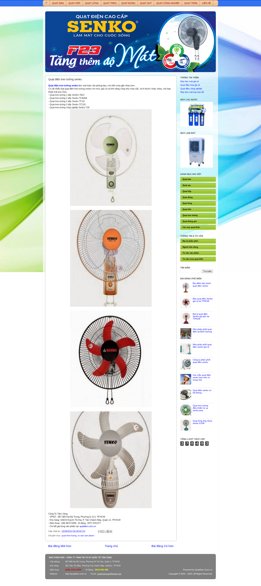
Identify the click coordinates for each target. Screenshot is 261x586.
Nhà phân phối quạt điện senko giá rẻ (202, 345)
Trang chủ (111, 546)
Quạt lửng (187, 203)
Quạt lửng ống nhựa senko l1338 (202, 422)
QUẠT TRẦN (190, 3)
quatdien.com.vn (88, 526)
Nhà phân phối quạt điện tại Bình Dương (202, 330)
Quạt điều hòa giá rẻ (190, 85)
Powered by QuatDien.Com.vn (197, 570)
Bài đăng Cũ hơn (162, 546)
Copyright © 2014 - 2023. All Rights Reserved (190, 574)
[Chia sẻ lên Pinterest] (110, 531)
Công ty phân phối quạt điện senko (201, 361)
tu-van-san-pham (86, 535)
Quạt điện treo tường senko (63, 85)
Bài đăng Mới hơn (59, 546)
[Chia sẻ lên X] (105, 531)
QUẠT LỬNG (92, 3)
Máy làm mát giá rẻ (189, 81)
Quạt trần (187, 209)
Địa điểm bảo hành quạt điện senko (202, 284)
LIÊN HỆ (206, 3)
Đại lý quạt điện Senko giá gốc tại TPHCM (201, 316)
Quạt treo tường (190, 215)
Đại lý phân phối (190, 241)
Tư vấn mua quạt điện (193, 259)
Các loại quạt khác (191, 227)
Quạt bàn (187, 179)
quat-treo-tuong (69, 535)
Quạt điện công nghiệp (191, 89)
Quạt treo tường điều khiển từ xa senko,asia (200, 408)
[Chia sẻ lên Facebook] (108, 531)
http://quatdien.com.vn (76, 574)
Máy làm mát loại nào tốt (192, 92)
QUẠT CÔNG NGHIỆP (168, 3)
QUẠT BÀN (58, 3)
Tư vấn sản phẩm (191, 253)
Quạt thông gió (190, 221)
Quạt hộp (187, 191)
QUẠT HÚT (146, 3)
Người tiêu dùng (190, 247)
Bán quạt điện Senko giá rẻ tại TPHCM (203, 300)
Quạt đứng (188, 197)
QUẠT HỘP (74, 3)
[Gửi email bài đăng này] (99, 531)
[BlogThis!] (102, 531)
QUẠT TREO (110, 3)
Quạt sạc (187, 185)
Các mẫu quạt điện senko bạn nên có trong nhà (202, 377)
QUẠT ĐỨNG (128, 3)
